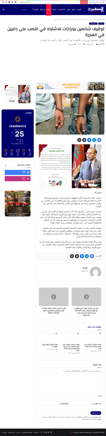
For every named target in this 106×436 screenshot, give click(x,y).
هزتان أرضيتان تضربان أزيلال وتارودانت (50, 345)
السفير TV (35, 9)
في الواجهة (93, 23)
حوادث (49, 9)
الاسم (99, 396)
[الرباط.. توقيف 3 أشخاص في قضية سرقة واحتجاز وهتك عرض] (92, 337)
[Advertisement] (53, 63)
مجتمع (68, 9)
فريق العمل (11, 432)
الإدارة (99, 44)
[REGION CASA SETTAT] (70, 166)
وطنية (73, 9)
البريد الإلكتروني (96, 403)
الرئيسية (78, 9)
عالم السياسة (61, 9)
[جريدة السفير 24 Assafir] (95, 9)
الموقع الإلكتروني (64, 403)
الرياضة (54, 9)
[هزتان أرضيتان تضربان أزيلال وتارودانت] (48, 337)
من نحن (18, 432)
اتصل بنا (4, 432)
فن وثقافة (42, 9)
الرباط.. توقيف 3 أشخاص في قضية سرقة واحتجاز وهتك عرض (92, 346)
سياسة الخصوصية (27, 432)
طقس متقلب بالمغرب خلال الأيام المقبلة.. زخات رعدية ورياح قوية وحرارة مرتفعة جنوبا (71, 347)
